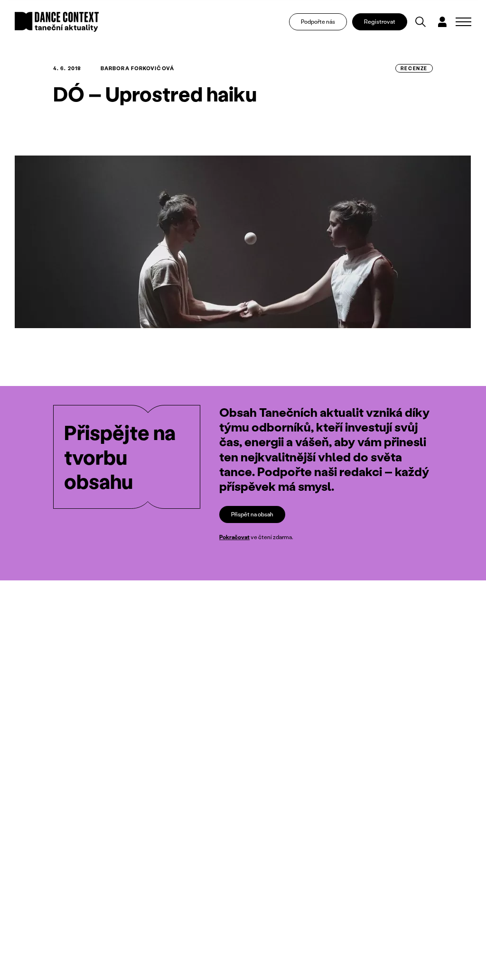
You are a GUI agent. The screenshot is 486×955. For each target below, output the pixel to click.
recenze (414, 68)
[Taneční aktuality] (57, 22)
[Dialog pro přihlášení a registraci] (442, 21)
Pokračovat (234, 537)
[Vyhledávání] (420, 21)
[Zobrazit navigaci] (463, 21)
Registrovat (379, 21)
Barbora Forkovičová (137, 68)
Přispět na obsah (252, 514)
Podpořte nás (318, 21)
